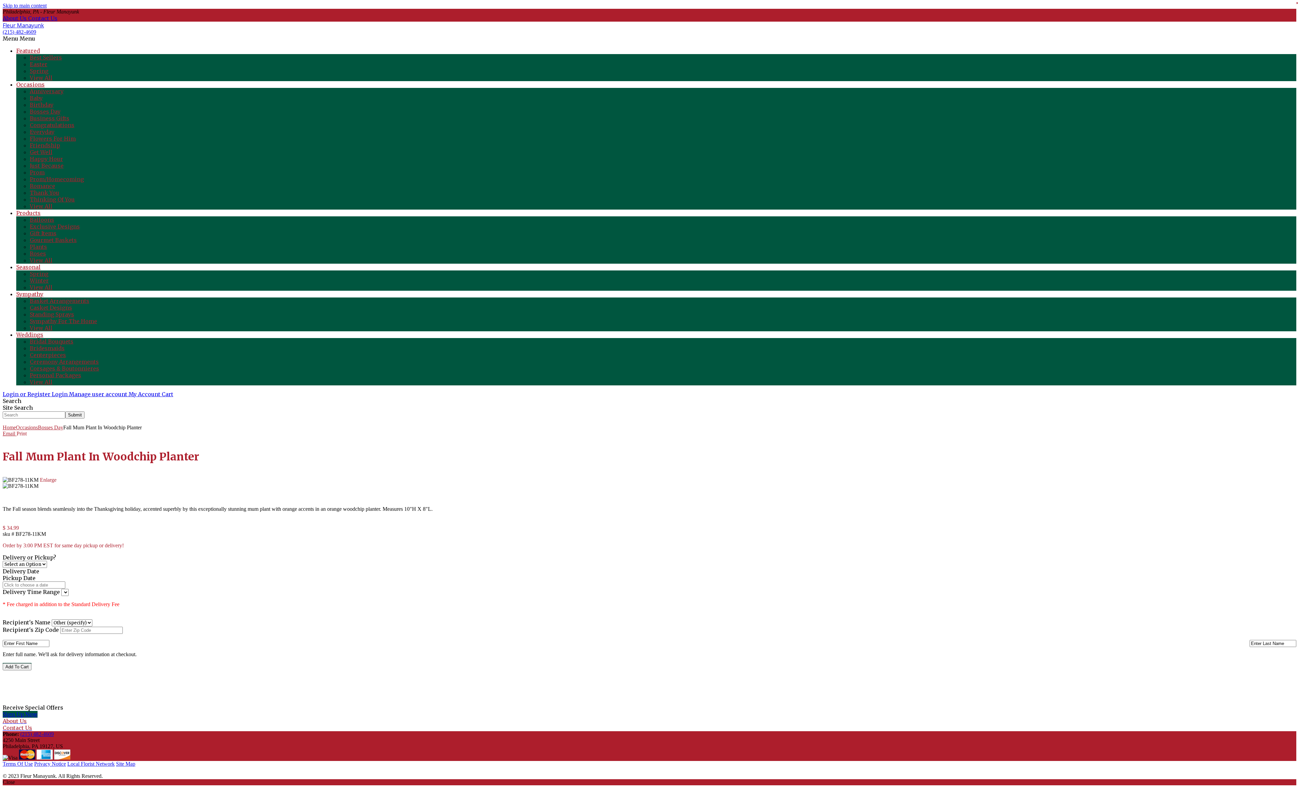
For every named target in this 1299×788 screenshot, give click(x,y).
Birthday (41, 104)
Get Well (41, 152)
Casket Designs (51, 307)
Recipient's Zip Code (31, 629)
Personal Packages (55, 375)
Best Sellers (46, 57)
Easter (38, 64)
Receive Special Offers (33, 707)
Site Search (18, 407)
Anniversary (47, 91)
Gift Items (43, 233)
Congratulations (52, 125)
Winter (39, 280)
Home (9, 427)
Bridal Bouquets (51, 341)
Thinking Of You (52, 199)
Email (10, 433)
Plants (38, 246)
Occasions (27, 427)
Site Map (125, 764)
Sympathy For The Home (63, 321)
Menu (27, 38)
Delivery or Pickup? (29, 557)
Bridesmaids (47, 348)
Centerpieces (48, 355)
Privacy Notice (50, 764)
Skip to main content (25, 5)
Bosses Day (45, 111)
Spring (39, 71)
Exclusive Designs (55, 226)
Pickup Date (19, 578)
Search (12, 401)
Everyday (42, 131)
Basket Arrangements (59, 300)
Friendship (45, 145)
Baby (36, 98)
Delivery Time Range (32, 592)
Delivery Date (21, 571)
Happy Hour (46, 159)
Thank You (44, 192)
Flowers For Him (53, 138)
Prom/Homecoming (57, 179)
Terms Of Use (18, 764)
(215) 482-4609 (19, 32)
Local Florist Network (91, 764)
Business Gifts (49, 118)
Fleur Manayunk (23, 25)
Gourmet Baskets (53, 240)
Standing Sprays (52, 314)
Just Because (47, 165)
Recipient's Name (26, 622)
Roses (38, 253)
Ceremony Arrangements (64, 361)
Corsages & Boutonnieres (64, 368)
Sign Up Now (20, 714)
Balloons (42, 219)
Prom (37, 172)
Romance (42, 186)
